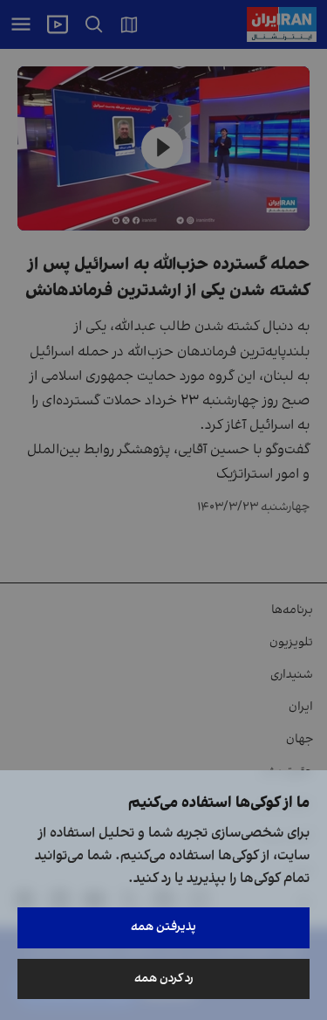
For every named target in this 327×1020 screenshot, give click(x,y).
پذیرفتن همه (163, 927)
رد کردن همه (164, 978)
